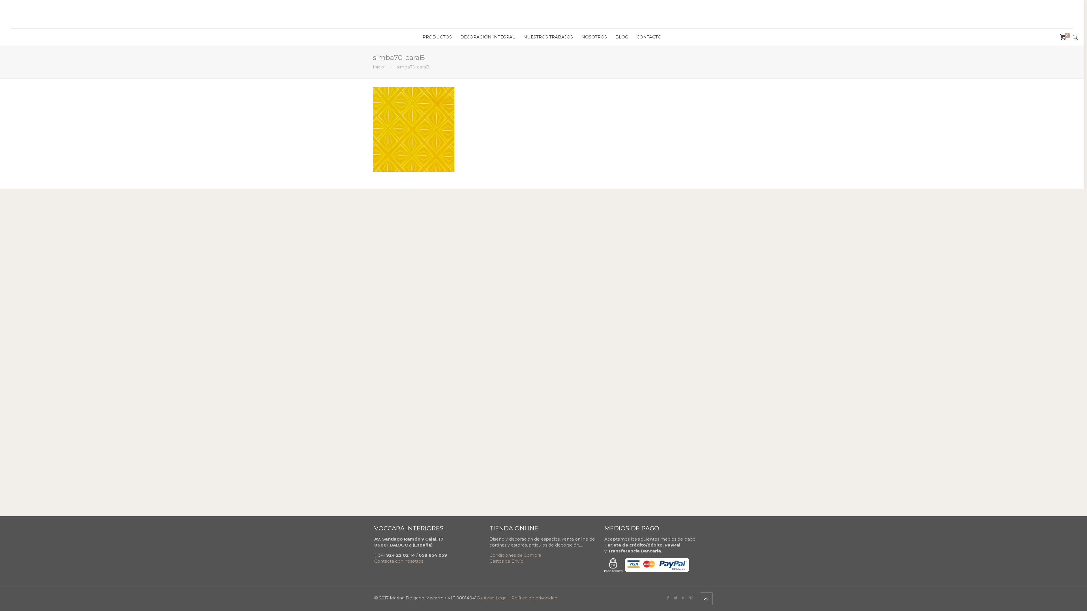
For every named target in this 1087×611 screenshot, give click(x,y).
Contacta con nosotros (398, 561)
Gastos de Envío (506, 561)
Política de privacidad (534, 598)
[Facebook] (668, 598)
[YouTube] (683, 598)
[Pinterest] (691, 598)
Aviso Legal (495, 598)
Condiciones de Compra (515, 555)
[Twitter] (676, 598)
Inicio (378, 67)
